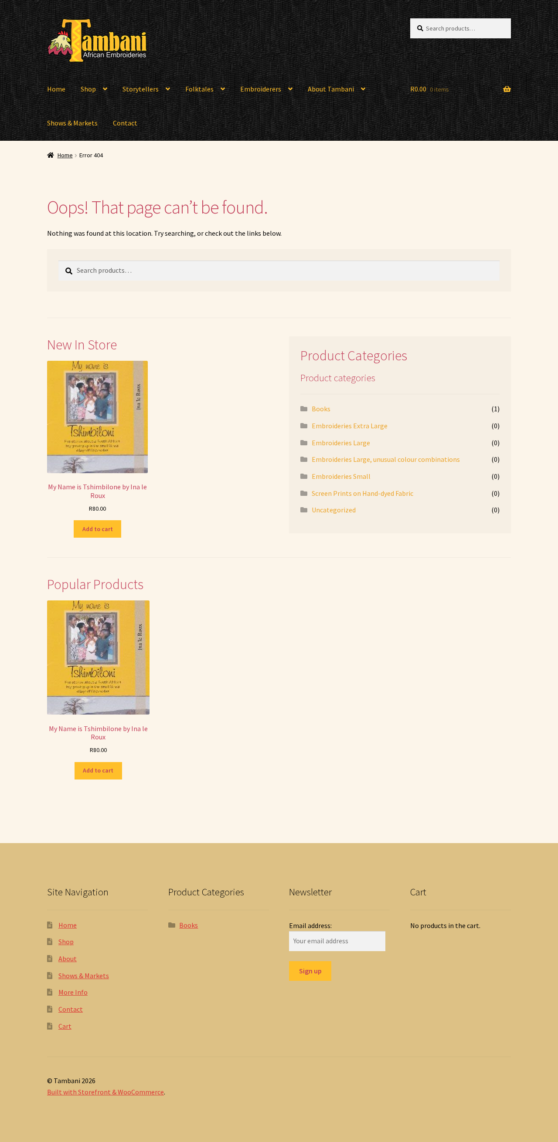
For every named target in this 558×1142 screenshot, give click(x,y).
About (67, 958)
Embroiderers (260, 89)
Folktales (199, 89)
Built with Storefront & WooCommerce (105, 1092)
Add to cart (97, 529)
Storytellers (140, 89)
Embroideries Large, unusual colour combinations (386, 459)
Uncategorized (334, 509)
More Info (73, 992)
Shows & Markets (72, 123)
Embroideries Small (341, 476)
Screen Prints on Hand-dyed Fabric (362, 493)
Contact (125, 123)
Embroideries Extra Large (350, 425)
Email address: (310, 925)
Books (321, 408)
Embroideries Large (341, 442)
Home (56, 89)
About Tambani (331, 89)
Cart (64, 1026)
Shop (88, 89)
